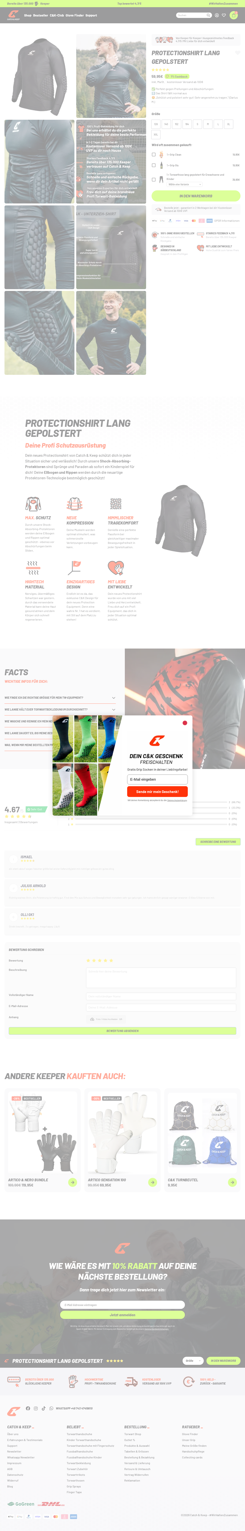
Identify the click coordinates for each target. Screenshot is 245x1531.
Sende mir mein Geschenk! (157, 791)
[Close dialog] (185, 723)
